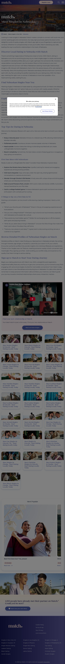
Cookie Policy (39, 106)
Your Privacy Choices (47, 111)
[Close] (55, 99)
